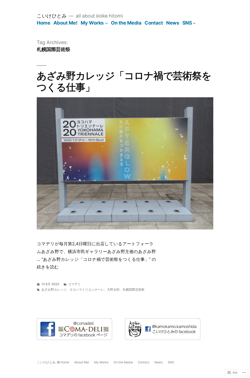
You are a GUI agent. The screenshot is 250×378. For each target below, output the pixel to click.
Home (43, 23)
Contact (154, 23)
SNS (187, 23)
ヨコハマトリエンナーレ (87, 289)
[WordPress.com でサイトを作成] (58, 362)
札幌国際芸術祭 (134, 289)
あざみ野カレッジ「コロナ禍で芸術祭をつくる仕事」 (124, 81)
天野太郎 (113, 289)
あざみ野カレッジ (53, 289)
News (172, 23)
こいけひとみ (52, 16)
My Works (92, 23)
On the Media (126, 23)
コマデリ (74, 284)
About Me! (66, 23)
